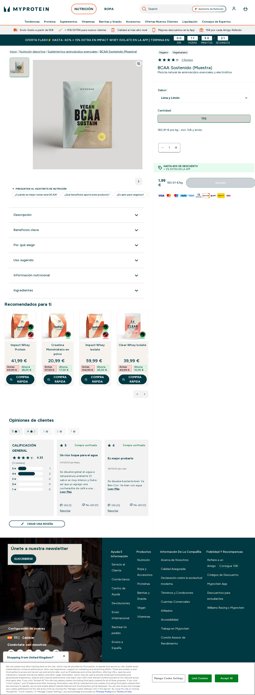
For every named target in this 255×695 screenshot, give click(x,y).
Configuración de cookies (26, 628)
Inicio (13, 51)
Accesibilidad (169, 619)
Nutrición (143, 560)
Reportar (65, 510)
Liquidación (190, 21)
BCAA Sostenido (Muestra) (118, 51)
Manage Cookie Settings (168, 678)
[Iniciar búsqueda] (144, 8)
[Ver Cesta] (245, 9)
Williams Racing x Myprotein (225, 607)
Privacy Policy (104, 691)
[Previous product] (137, 394)
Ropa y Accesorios (145, 571)
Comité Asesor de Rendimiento (173, 640)
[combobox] (183, 8)
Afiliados (166, 610)
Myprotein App (217, 583)
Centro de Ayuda (118, 591)
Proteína (49, 21)
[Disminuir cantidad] (162, 147)
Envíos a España (117, 645)
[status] (169, 147)
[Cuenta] (234, 9)
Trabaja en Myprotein (175, 628)
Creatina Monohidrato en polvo (57, 349)
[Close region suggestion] (64, 656)
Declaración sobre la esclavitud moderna (181, 580)
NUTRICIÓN (83, 9)
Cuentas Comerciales (175, 601)
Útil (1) (67, 505)
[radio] (204, 119)
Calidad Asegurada (173, 568)
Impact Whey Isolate (95, 347)
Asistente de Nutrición (210, 9)
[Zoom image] (139, 64)
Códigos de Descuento (223, 574)
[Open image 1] (19, 67)
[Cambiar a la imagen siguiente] (138, 181)
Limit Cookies (200, 678)
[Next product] (144, 394)
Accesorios (133, 21)
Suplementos (68, 21)
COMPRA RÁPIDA (22, 379)
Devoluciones (121, 603)
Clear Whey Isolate (133, 345)
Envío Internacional (120, 615)
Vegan (141, 607)
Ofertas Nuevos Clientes (161, 21)
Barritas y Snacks (110, 21)
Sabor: (162, 90)
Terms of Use (124, 691)
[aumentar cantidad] (176, 147)
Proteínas (143, 583)
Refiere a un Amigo (222, 562)
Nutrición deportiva (32, 51)
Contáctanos (121, 579)
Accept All (226, 678)
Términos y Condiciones (177, 592)
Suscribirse (23, 558)
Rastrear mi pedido (119, 630)
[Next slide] (147, 356)
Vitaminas (88, 21)
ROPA (109, 9)
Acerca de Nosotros (175, 560)
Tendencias (32, 21)
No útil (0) (92, 505)
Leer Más (66, 491)
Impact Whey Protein (20, 347)
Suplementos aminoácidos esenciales (73, 51)
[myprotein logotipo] (26, 9)
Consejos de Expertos (216, 21)
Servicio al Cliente (118, 567)
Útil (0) (116, 505)
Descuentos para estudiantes (218, 595)
